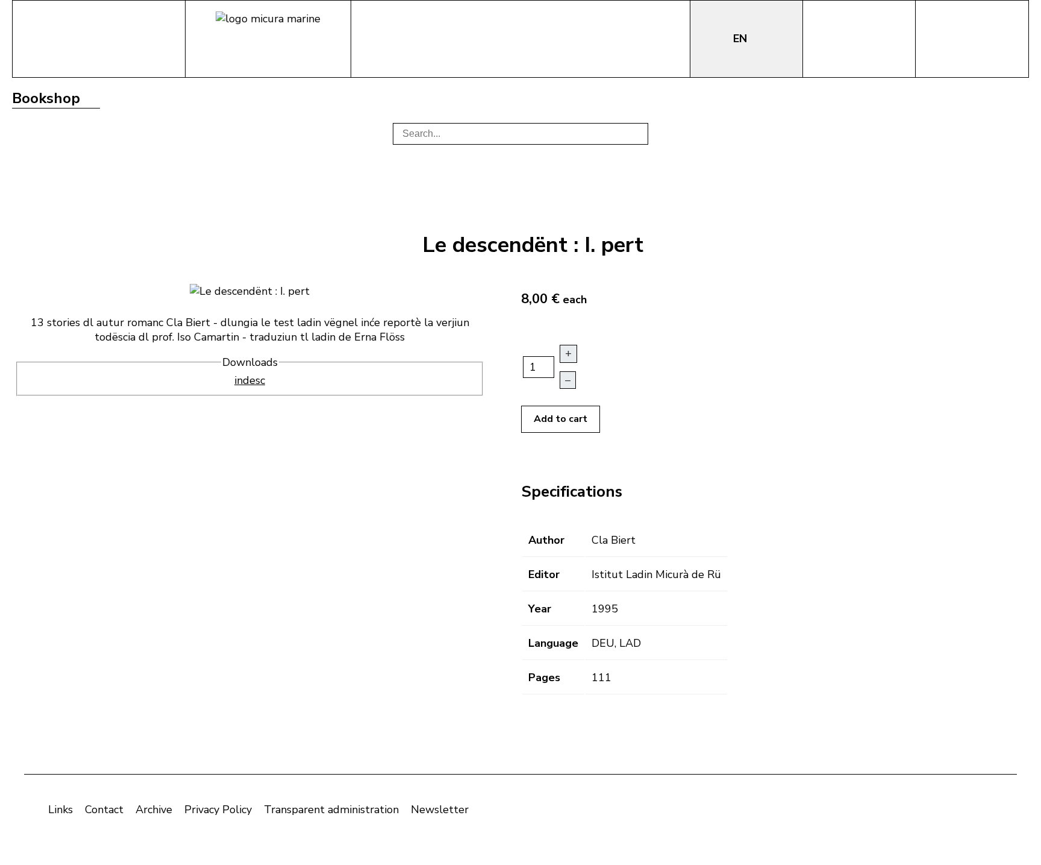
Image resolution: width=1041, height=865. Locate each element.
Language (553, 643)
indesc (249, 380)
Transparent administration (331, 809)
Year (539, 609)
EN (741, 38)
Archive (154, 809)
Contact (104, 809)
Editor (544, 574)
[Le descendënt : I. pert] (250, 290)
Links (60, 809)
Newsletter (440, 809)
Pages (544, 677)
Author (546, 540)
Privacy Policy (218, 809)
